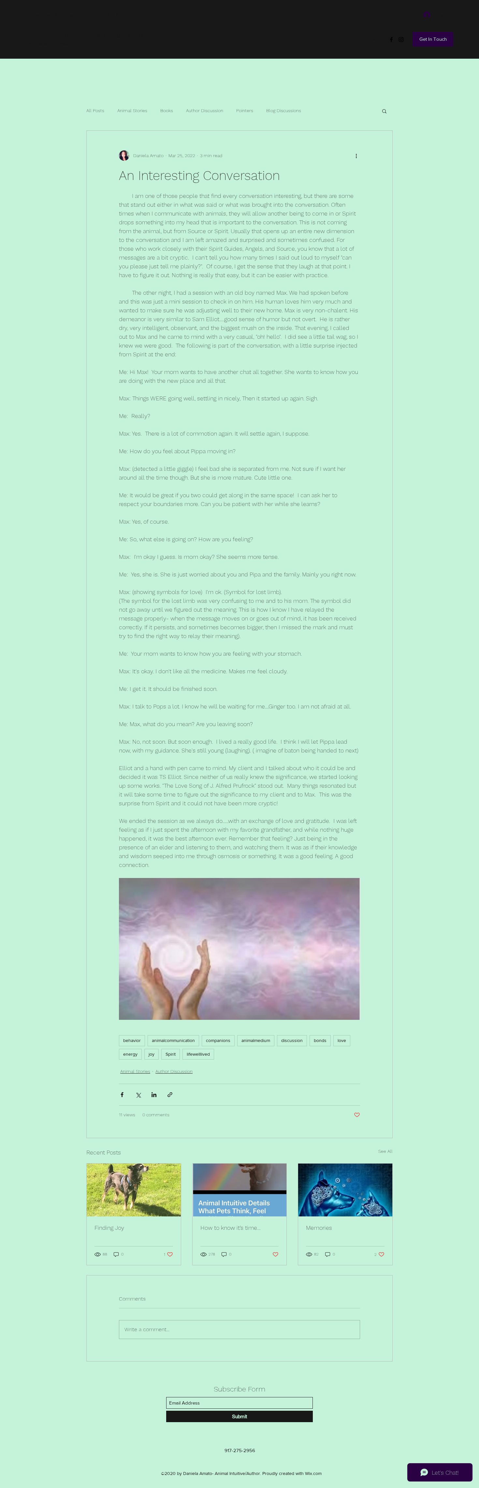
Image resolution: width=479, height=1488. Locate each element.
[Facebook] (391, 39)
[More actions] (356, 155)
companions (218, 1040)
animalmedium (255, 1040)
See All (385, 1151)
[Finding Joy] (134, 1190)
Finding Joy (109, 1227)
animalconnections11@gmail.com (58, 14)
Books (166, 110)
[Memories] (345, 1190)
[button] (384, 110)
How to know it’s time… (230, 1227)
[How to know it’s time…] (240, 1190)
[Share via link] (170, 1095)
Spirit (171, 1054)
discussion (292, 1040)
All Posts (95, 110)
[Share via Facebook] (122, 1095)
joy (151, 1054)
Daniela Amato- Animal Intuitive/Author (89, 35)
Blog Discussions (283, 110)
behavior (132, 1040)
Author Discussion (204, 110)
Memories (319, 1227)
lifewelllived (198, 1054)
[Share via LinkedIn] (154, 1095)
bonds (320, 1040)
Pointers (244, 110)
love (342, 1040)
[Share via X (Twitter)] (138, 1095)
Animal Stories (132, 110)
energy (130, 1054)
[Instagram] (401, 39)
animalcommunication (173, 1040)
